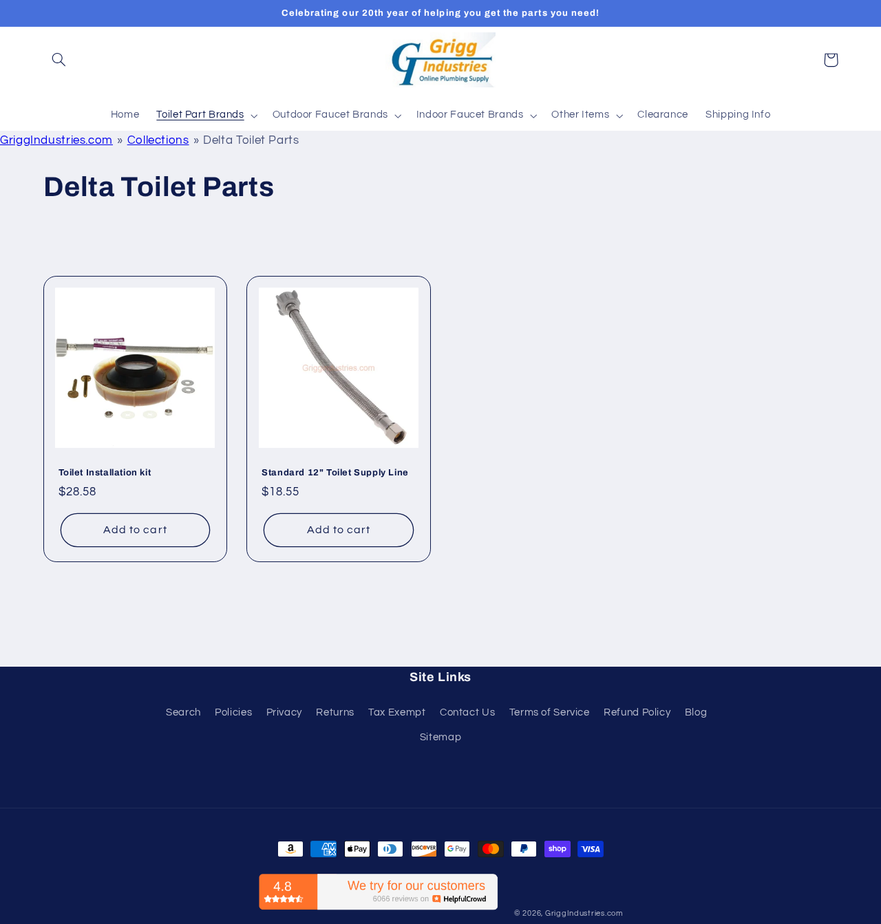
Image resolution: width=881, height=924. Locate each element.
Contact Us (467, 712)
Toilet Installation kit (105, 472)
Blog (696, 712)
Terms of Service (549, 712)
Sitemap (440, 737)
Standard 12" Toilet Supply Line (335, 472)
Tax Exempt (396, 712)
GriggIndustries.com (56, 140)
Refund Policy (637, 712)
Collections (158, 140)
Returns (335, 712)
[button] (59, 60)
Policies (233, 712)
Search (183, 712)
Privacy (284, 712)
